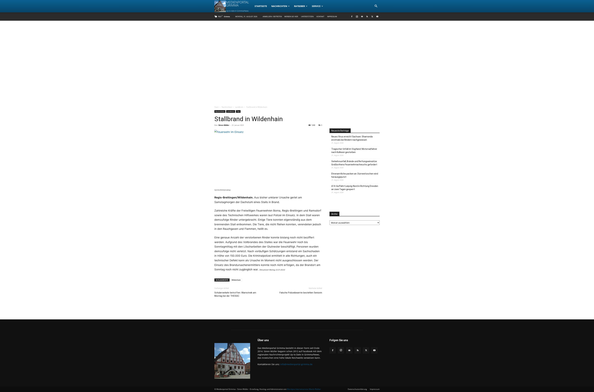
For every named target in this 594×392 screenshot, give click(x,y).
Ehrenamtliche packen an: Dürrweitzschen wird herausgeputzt (354, 175)
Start (216, 107)
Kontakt (320, 16)
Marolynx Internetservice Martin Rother (304, 389)
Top (238, 111)
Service (316, 6)
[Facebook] (351, 16)
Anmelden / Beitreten (272, 16)
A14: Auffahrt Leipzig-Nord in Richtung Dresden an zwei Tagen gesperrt (354, 188)
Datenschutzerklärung (357, 389)
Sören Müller (223, 125)
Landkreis (239, 107)
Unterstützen (307, 16)
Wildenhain (236, 280)
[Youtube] (377, 16)
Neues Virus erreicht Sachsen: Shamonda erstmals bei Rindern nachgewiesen (352, 138)
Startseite (261, 6)
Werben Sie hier (291, 16)
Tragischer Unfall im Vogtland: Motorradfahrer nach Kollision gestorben (354, 150)
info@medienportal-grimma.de (296, 364)
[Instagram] (357, 16)
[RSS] (367, 16)
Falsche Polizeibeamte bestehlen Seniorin (301, 292)
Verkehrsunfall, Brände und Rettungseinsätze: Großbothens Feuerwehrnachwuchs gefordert (354, 163)
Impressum (332, 16)
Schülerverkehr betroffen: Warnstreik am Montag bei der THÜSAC (235, 294)
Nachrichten (279, 6)
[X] (372, 16)
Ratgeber (299, 6)
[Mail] (362, 16)
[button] (376, 6)
